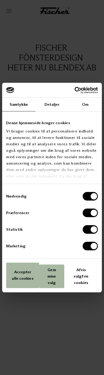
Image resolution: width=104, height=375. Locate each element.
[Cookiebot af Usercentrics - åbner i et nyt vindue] (75, 90)
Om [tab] (85, 104)
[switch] (90, 213)
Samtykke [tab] (19, 104)
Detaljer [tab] (52, 104)
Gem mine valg (51, 276)
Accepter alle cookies (22, 275)
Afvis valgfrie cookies (81, 276)
